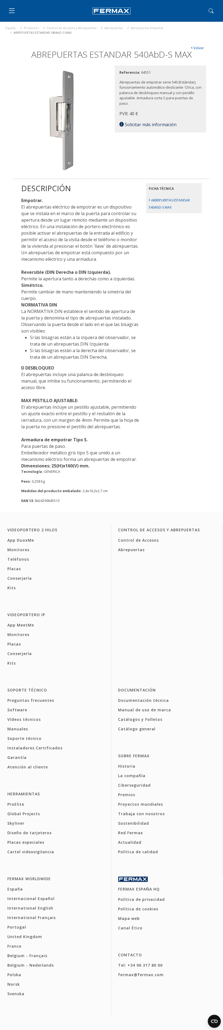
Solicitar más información (150, 125)
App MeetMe (20, 625)
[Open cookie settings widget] (214, 1021)
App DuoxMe (20, 540)
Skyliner (15, 823)
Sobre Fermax (134, 755)
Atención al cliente (27, 767)
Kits (11, 587)
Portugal (16, 927)
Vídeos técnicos (24, 719)
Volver (197, 47)
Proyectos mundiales (140, 804)
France (14, 946)
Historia (126, 766)
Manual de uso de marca (144, 709)
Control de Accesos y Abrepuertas (71, 28)
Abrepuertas (113, 28)
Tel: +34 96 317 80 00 (140, 965)
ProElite (15, 804)
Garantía (17, 757)
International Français (31, 917)
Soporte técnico (27, 690)
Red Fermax (130, 832)
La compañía (131, 775)
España (10, 28)
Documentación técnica (143, 700)
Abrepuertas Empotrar (147, 28)
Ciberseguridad (134, 785)
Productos (31, 28)
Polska (14, 974)
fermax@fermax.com (141, 974)
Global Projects (23, 813)
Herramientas (23, 793)
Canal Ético (130, 927)
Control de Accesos (138, 540)
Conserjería (19, 578)
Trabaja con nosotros (141, 813)
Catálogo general (137, 728)
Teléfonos (18, 559)
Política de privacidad (141, 899)
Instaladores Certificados (35, 747)
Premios (126, 794)
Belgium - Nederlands (30, 965)
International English (30, 908)
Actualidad (129, 842)
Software (17, 709)
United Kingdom (24, 936)
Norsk (13, 984)
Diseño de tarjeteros (29, 832)
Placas (14, 568)
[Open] (13, 10)
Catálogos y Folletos (140, 719)
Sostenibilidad (133, 823)
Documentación (137, 690)
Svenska (15, 993)
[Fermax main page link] (111, 11)
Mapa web (129, 918)
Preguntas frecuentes (30, 700)
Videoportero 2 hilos (32, 529)
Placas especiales (25, 842)
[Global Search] (211, 11)
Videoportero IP (26, 614)
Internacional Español (31, 898)
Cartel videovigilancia (30, 851)
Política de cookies (138, 908)
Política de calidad (138, 851)
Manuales (17, 728)
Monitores (18, 549)
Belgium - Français (27, 955)
